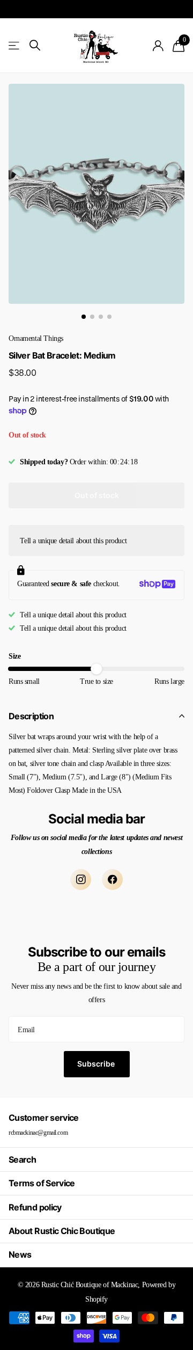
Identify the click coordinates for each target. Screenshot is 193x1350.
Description (31, 716)
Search (22, 1159)
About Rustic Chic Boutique (62, 1230)
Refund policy (35, 1207)
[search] (34, 45)
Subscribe (96, 1063)
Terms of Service (42, 1183)
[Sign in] (158, 46)
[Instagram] (80, 879)
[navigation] (83, 316)
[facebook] (112, 879)
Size (14, 656)
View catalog (15, 45)
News (20, 1254)
